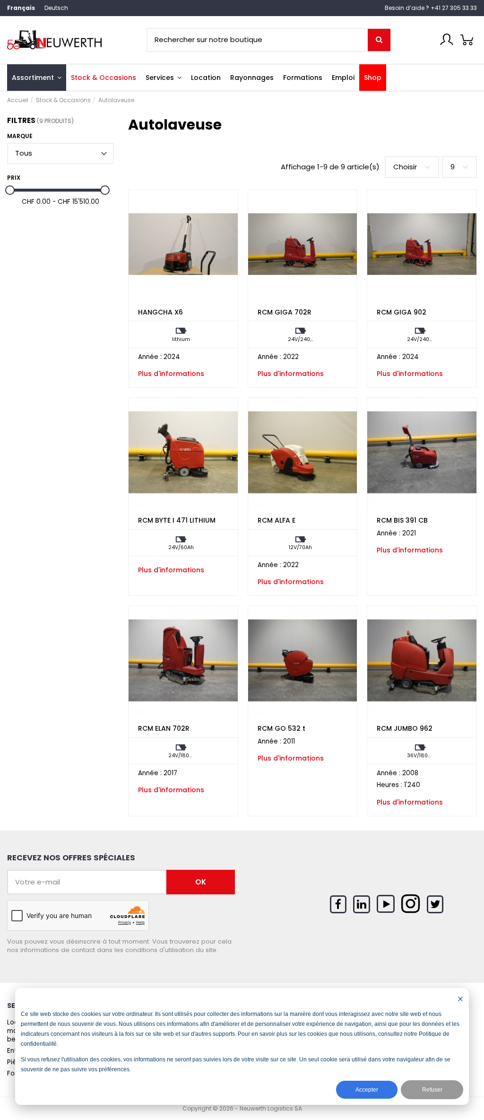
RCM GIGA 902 (401, 312)
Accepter (366, 1089)
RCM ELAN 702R (164, 728)
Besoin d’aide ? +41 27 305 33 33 (431, 8)
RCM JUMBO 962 (404, 728)
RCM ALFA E (276, 520)
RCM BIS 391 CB (402, 520)
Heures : (389, 785)
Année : (150, 357)
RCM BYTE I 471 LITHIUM (177, 520)
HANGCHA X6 (160, 312)
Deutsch (56, 8)
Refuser (432, 1089)
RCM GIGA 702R (284, 312)
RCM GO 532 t (281, 728)
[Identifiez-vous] (446, 39)
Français (21, 8)
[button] (163, 77)
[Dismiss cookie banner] (460, 999)
